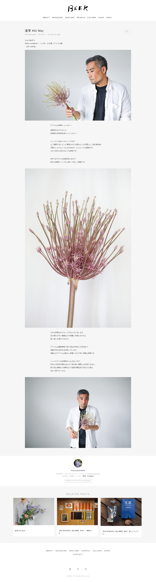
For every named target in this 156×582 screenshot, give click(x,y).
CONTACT (78, 554)
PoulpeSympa (31, 34)
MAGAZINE (57, 17)
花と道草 (57, 34)
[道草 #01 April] (33, 526)
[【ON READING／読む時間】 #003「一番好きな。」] (77, 526)
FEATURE (69, 17)
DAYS (109, 17)
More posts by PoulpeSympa (78, 481)
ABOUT (46, 17)
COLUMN (91, 17)
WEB (84, 476)
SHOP (101, 17)
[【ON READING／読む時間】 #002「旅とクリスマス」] (121, 527)
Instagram (90, 476)
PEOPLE (81, 17)
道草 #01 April (20, 531)
